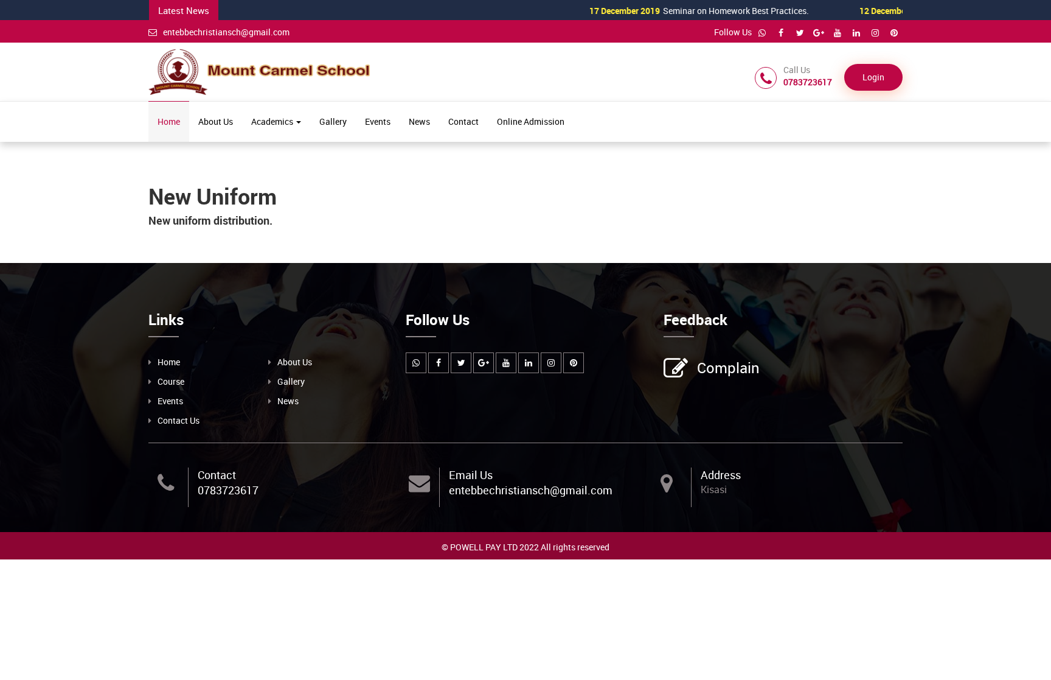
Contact (463, 121)
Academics (273, 121)
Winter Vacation (900, 10)
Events (377, 121)
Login (873, 77)
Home (169, 121)
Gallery (333, 121)
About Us (215, 121)
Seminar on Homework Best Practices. (673, 10)
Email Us (471, 475)
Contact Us (178, 420)
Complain (728, 367)
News (419, 121)
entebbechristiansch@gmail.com (226, 32)
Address (721, 475)
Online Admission (530, 121)
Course (171, 381)
